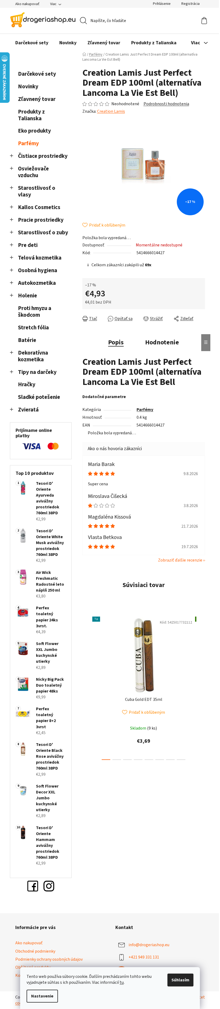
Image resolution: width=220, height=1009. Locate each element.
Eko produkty (34, 131)
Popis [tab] (116, 342)
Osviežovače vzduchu (33, 172)
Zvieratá (28, 410)
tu (122, 982)
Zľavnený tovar (37, 99)
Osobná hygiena (37, 270)
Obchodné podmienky (35, 951)
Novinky (28, 86)
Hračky (27, 384)
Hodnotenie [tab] (162, 342)
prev (86, 687)
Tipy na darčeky (37, 372)
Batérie (27, 340)
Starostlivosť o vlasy (36, 191)
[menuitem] (32, 43)
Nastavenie (42, 996)
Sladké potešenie (39, 397)
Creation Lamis (111, 111)
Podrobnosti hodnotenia (166, 104)
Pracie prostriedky (41, 220)
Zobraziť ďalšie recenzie (180, 560)
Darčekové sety (37, 74)
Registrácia (190, 3)
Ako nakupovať (27, 4)
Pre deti (28, 245)
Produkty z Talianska (31, 115)
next (200, 687)
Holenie (27, 296)
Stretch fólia (33, 328)
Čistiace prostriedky (43, 156)
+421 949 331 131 (144, 957)
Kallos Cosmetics (39, 207)
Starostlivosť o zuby (43, 232)
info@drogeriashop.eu (149, 945)
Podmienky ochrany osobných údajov (49, 959)
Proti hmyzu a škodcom (34, 311)
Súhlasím (180, 980)
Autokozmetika (37, 283)
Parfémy (28, 143)
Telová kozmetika (39, 258)
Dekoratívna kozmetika (33, 356)
